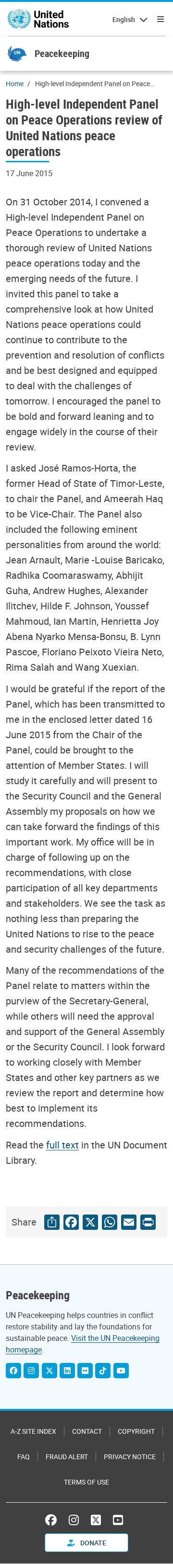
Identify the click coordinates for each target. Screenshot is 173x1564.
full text (62, 1144)
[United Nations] (38, 19)
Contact (87, 1431)
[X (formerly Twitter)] (96, 1520)
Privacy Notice (130, 1456)
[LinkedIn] (67, 1370)
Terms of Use (86, 1481)
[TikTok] (103, 1370)
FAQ (23, 1456)
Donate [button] (92, 1542)
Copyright (136, 1431)
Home (15, 83)
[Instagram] (31, 1370)
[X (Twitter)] (49, 1370)
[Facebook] (13, 1370)
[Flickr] (85, 1370)
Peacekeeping (62, 53)
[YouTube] (121, 1370)
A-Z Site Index (33, 1431)
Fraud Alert (67, 1456)
